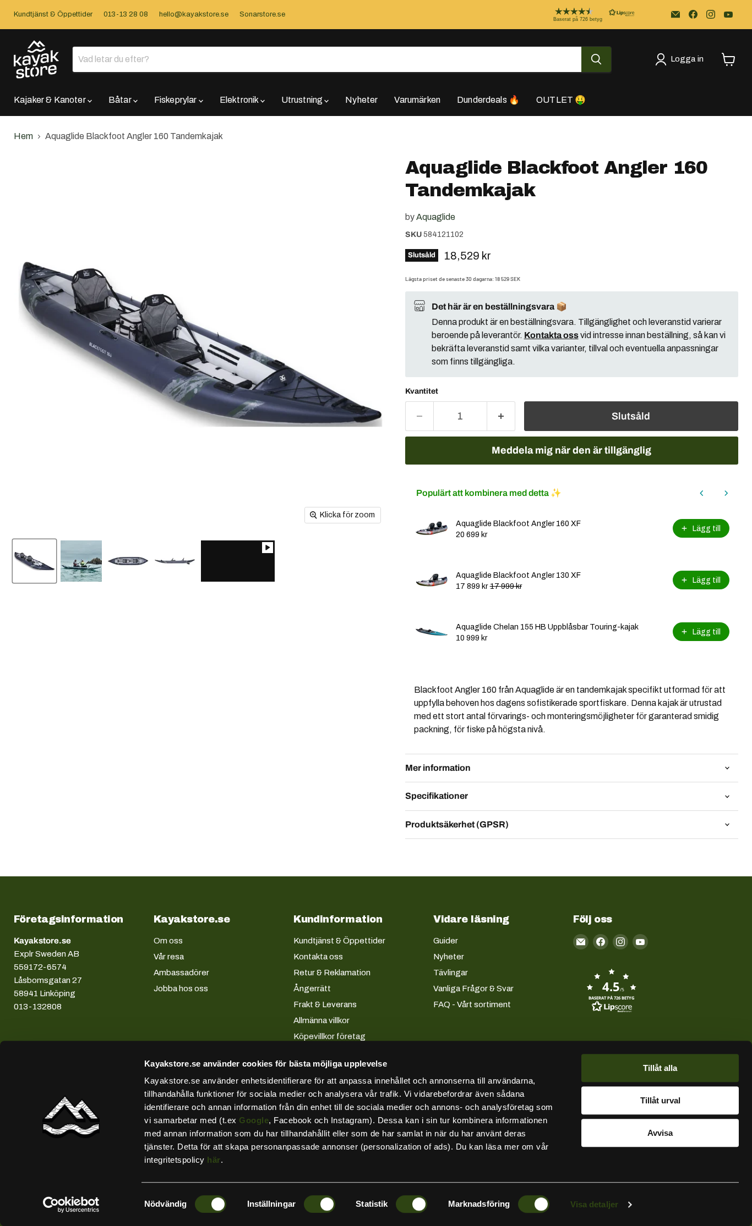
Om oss (168, 940)
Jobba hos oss (181, 988)
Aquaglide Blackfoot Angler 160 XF (518, 524)
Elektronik (240, 99)
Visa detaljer (594, 1204)
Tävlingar (450, 972)
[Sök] (596, 59)
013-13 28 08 (125, 14)
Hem (23, 136)
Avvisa (660, 1132)
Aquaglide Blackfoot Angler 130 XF (518, 575)
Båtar (120, 99)
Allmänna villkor (321, 1020)
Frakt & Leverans (325, 1004)
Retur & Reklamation (331, 972)
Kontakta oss (318, 956)
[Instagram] (710, 14)
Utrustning (303, 99)
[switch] (319, 1204)
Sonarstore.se (262, 14)
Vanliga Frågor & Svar (473, 988)
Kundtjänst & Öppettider (53, 14)
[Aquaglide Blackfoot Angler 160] (34, 561)
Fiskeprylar (176, 99)
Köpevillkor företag (329, 1036)
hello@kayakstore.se (193, 14)
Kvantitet (421, 391)
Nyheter (361, 99)
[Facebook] (693, 14)
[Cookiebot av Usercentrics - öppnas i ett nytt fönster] (71, 1204)
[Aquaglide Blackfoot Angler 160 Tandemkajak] (238, 561)
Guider (445, 940)
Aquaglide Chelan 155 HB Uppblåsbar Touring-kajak (547, 627)
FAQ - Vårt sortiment (472, 1004)
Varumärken (417, 99)
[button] (585, 14)
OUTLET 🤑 (561, 99)
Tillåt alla (660, 1068)
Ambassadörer (181, 972)
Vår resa (169, 956)
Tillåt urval (660, 1100)
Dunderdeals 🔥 (488, 99)
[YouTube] (728, 14)
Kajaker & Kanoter (51, 99)
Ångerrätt (312, 988)
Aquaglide (435, 217)
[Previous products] (702, 493)
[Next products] (726, 493)
